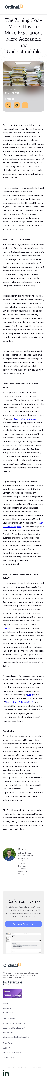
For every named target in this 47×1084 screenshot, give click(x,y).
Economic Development (14, 1027)
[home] (13, 7)
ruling (30, 694)
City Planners (9, 1018)
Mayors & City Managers (14, 1023)
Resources (8, 1012)
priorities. (7, 628)
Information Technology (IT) (16, 1037)
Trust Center (8, 1043)
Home (5, 1003)
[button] (42, 7)
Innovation (8, 1032)
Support (6, 1047)
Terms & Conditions (12, 1052)
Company (7, 1008)
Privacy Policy (9, 1057)
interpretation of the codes (25, 418)
